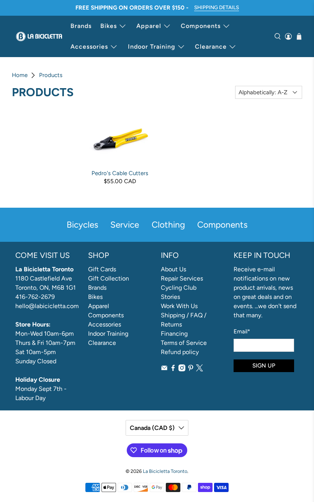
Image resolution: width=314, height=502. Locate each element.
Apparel (148, 26)
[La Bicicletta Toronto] (39, 36)
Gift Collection (108, 278)
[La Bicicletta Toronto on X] (199, 369)
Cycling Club (178, 287)
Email (242, 331)
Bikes (108, 26)
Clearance (211, 46)
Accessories (89, 46)
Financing (174, 333)
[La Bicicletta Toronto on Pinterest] (190, 369)
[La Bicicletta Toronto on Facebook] (173, 369)
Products (50, 75)
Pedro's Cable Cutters (120, 173)
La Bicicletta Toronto (165, 471)
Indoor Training (151, 46)
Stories (170, 296)
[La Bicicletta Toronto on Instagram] (181, 369)
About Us (173, 269)
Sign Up (263, 365)
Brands (81, 26)
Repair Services (182, 278)
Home (20, 75)
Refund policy (180, 352)
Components (201, 26)
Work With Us (179, 306)
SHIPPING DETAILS (216, 7)
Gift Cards (102, 269)
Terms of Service (184, 342)
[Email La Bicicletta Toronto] (164, 369)
